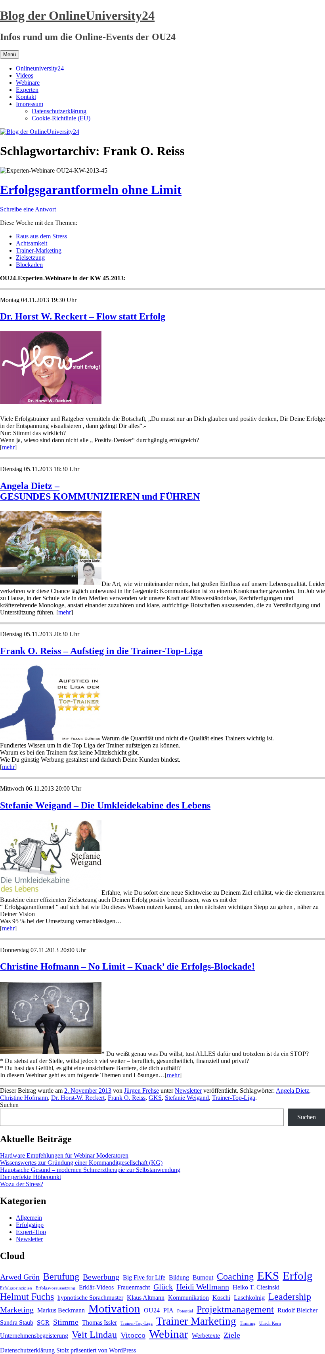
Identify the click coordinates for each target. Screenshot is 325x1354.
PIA (168, 1310)
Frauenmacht (133, 1287)
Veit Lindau (94, 1334)
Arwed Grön (20, 1276)
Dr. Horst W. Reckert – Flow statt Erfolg (82, 316)
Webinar (168, 1333)
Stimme (65, 1322)
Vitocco (132, 1335)
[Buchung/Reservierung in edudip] (50, 583)
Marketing (17, 1309)
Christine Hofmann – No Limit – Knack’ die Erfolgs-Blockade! (127, 966)
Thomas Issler (99, 1322)
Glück (163, 1286)
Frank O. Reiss (126, 1097)
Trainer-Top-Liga (233, 1097)
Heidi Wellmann (202, 1286)
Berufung (61, 1276)
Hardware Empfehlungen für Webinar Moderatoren (64, 1155)
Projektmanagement (235, 1309)
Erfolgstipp (30, 1224)
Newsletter (188, 1090)
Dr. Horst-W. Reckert (78, 1097)
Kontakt (26, 96)
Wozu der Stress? (21, 1184)
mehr (8, 447)
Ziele (232, 1335)
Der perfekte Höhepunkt (30, 1176)
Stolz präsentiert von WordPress (96, 1350)
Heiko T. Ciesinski (256, 1287)
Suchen (9, 1104)
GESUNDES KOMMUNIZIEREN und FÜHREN (100, 496)
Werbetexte (206, 1335)
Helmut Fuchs (27, 1296)
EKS (268, 1275)
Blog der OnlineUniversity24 (77, 15)
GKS (155, 1097)
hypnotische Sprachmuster (90, 1297)
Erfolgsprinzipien (16, 1288)
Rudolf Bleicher (297, 1310)
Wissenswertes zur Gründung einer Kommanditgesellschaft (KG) (81, 1162)
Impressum (29, 104)
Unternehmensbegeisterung (34, 1335)
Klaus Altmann (145, 1297)
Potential (185, 1311)
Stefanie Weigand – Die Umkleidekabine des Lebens (105, 805)
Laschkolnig (249, 1297)
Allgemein (29, 1217)
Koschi (221, 1297)
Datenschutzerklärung (59, 111)
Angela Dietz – (29, 486)
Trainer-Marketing (38, 250)
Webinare (28, 82)
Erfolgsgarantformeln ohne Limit (91, 190)
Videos (24, 75)
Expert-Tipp (31, 1231)
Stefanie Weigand (187, 1097)
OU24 (152, 1310)
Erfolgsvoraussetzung (55, 1288)
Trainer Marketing (196, 1321)
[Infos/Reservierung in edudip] (50, 403)
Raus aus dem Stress (41, 236)
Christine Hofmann (24, 1097)
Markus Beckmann (61, 1310)
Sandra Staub (16, 1322)
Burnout (203, 1277)
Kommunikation (188, 1297)
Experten (27, 89)
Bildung (179, 1277)
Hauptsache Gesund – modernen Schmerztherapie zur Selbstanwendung (90, 1169)
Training (248, 1323)
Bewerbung (101, 1276)
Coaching (235, 1276)
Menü (9, 54)
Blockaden (29, 264)
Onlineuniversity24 (40, 68)
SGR (43, 1322)
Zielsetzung (30, 257)
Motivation (114, 1308)
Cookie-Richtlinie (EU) (61, 118)
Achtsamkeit (31, 243)
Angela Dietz (292, 1090)
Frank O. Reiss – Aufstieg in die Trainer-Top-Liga (101, 651)
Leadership (289, 1296)
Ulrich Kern (270, 1323)
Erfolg (298, 1275)
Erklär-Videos (96, 1287)
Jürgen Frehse (141, 1090)
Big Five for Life (144, 1277)
